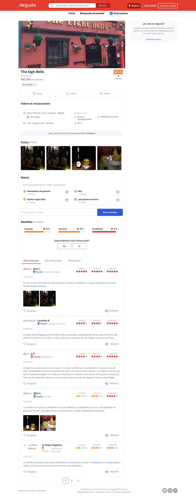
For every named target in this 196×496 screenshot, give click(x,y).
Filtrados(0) (74, 260)
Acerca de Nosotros (100, 489)
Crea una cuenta (168, 5)
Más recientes (31, 260)
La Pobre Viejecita (52, 445)
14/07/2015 (27, 456)
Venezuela (31, 490)
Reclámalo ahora (153, 39)
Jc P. (33, 353)
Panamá (21, 490)
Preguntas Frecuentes (119, 489)
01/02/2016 (27, 362)
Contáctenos (86, 489)
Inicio (71, 13)
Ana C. (36, 268)
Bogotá (135, 5)
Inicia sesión (150, 5)
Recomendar (110, 212)
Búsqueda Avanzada (92, 13)
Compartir (114, 310)
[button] (38, 93)
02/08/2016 (27, 328)
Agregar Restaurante (85, 492)
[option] (72, 50)
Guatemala (41, 490)
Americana (26, 75)
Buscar (103, 5)
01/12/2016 (27, 277)
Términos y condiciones (121, 492)
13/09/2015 (27, 401)
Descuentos (119, 13)
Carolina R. (43, 320)
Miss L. (37, 393)
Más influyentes (53, 260)
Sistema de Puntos (103, 492)
